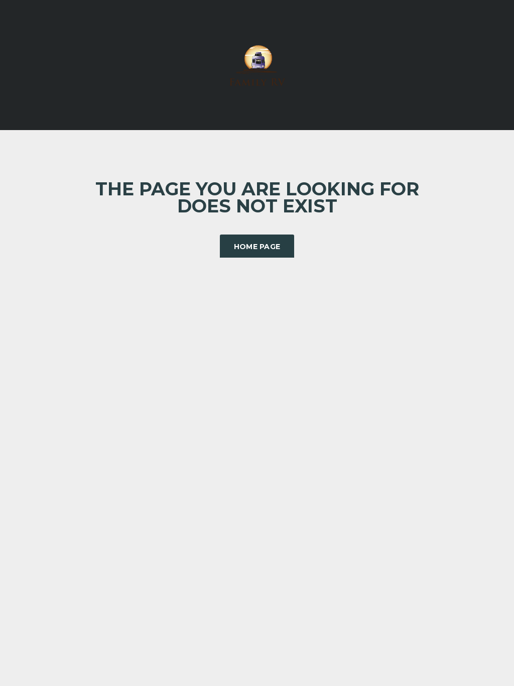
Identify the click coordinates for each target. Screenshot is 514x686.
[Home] (257, 64)
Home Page (257, 246)
